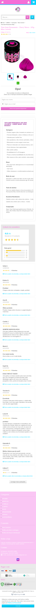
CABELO (8, 22)
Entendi (18, 606)
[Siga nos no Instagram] (18, 559)
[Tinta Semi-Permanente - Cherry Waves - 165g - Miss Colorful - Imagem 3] (25, 77)
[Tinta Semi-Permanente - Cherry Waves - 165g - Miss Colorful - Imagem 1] (10, 77)
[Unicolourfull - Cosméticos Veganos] (18, 9)
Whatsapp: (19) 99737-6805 (10, 553)
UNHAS (4, 514)
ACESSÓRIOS (7, 517)
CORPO (5, 506)
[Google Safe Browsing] (17, 584)
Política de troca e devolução (11, 532)
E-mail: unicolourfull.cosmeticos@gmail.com (14, 555)
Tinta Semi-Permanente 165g (7, 24)
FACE (4, 509)
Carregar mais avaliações (18, 482)
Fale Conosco (6, 527)
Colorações (14, 22)
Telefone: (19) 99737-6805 (9, 551)
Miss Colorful (21, 22)
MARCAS (5, 501)
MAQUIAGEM (6, 512)
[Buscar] (27, 17)
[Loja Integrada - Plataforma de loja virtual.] (18, 594)
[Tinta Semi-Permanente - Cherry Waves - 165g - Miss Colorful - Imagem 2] (18, 77)
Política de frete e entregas (10, 530)
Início (3, 22)
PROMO (5, 498)
